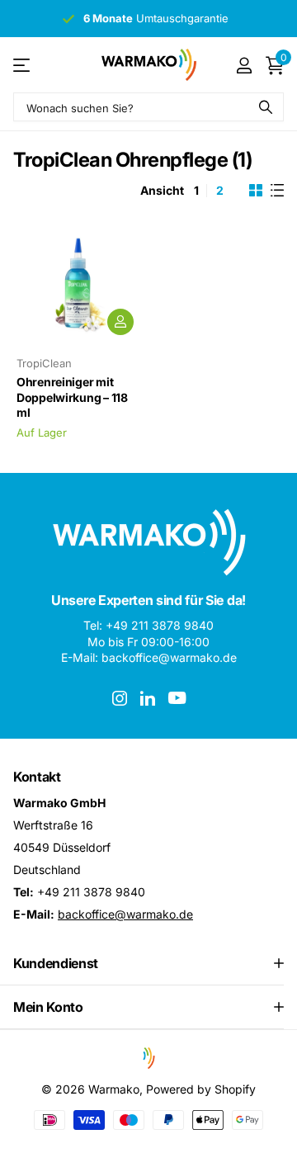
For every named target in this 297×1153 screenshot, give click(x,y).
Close (148, 963)
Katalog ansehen (22, 65)
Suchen (266, 106)
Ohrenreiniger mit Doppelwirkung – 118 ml (72, 397)
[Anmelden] (244, 65)
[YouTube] (177, 698)
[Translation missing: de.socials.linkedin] (147, 698)
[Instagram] (119, 698)
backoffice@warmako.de (125, 914)
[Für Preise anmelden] (120, 322)
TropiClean (44, 363)
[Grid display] (255, 190)
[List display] (277, 190)
